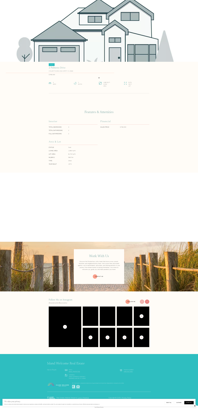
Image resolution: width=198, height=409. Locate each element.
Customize (178, 402)
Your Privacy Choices (99, 407)
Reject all (168, 402)
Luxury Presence (83, 398)
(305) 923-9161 (128, 371)
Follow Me (131, 301)
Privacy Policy (126, 398)
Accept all (189, 402)
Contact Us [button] (99, 276)
